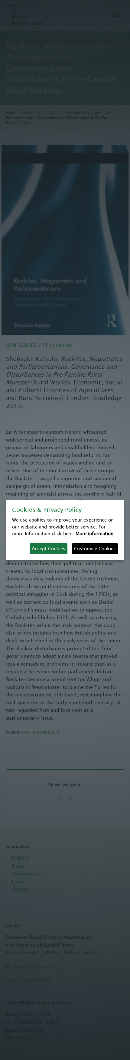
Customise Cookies (95, 548)
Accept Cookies (48, 548)
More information (94, 533)
